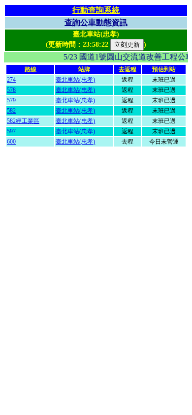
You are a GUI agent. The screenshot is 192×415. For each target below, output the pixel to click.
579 (11, 100)
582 (11, 110)
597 (11, 131)
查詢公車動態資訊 (96, 22)
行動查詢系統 (96, 10)
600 (11, 141)
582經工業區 (23, 121)
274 (11, 79)
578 (11, 90)
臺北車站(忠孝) (75, 79)
